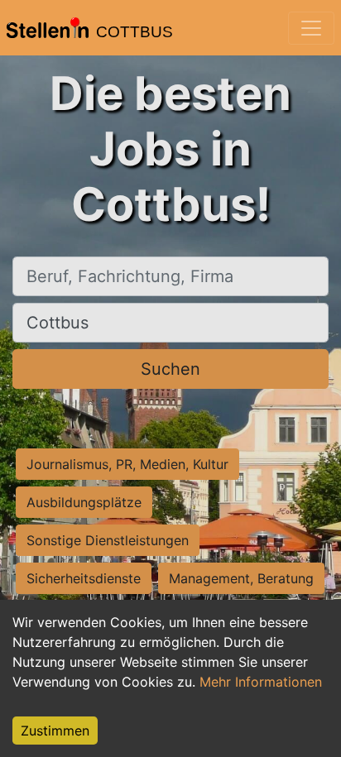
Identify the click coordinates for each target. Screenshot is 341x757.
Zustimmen (55, 730)
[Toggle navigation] (311, 28)
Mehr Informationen (260, 681)
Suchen (170, 369)
